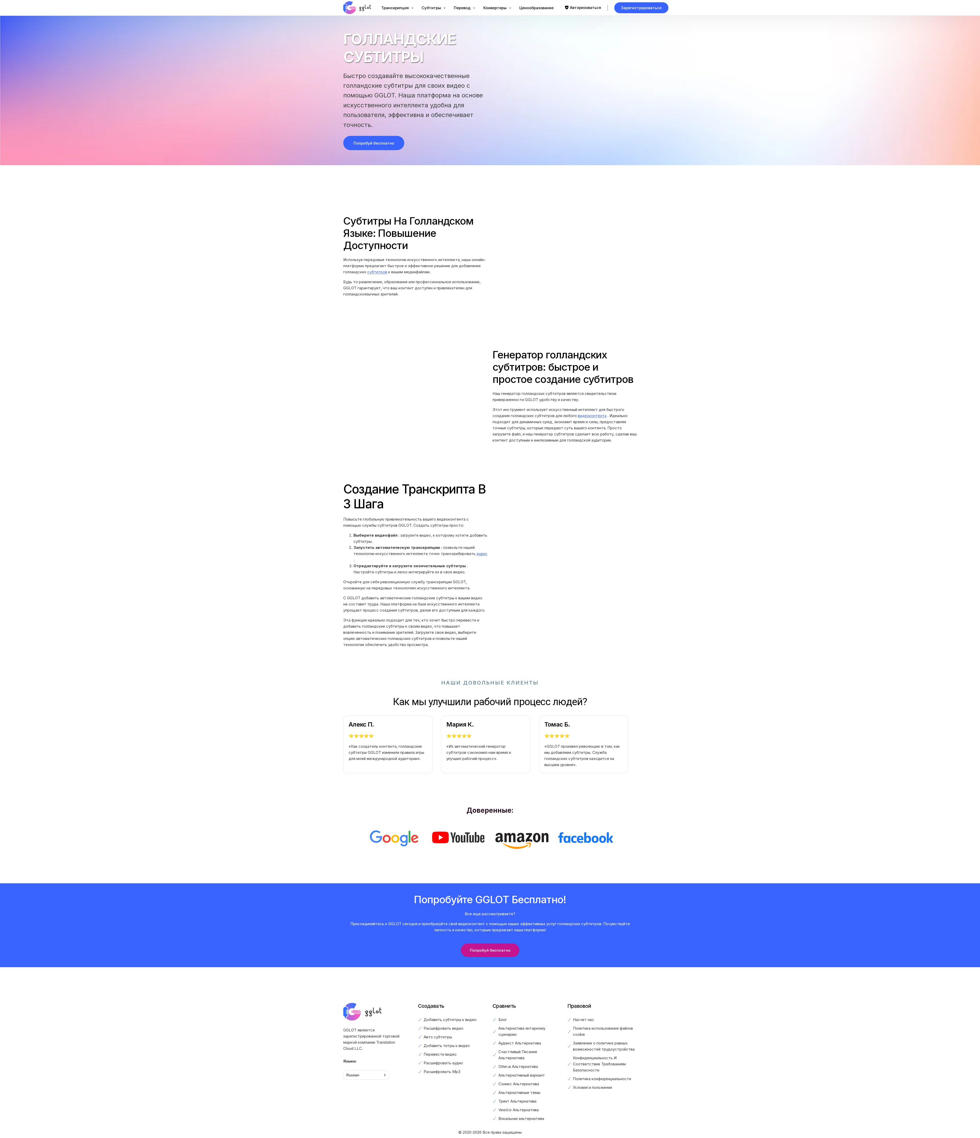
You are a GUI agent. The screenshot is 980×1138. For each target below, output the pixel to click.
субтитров (377, 271)
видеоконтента (592, 415)
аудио (481, 553)
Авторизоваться (585, 7)
